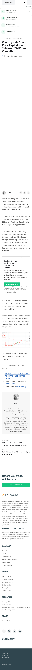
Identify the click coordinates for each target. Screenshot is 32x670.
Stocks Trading (6, 576)
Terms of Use (5, 655)
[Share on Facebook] (28, 192)
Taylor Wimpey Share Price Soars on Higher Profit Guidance (16, 452)
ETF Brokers (6, 554)
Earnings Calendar (7, 602)
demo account (10, 383)
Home (4, 38)
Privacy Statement (6, 659)
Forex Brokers (6, 556)
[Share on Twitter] (20, 192)
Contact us (5, 653)
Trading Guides (6, 588)
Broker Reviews (7, 565)
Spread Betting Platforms (10, 559)
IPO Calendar (6, 605)
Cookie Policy (5, 657)
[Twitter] (14, 631)
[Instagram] (9, 631)
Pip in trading (21, 387)
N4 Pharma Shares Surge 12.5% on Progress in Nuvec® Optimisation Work (14, 443)
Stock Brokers (6, 551)
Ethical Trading (6, 585)
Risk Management (7, 579)
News (9, 38)
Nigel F (9, 192)
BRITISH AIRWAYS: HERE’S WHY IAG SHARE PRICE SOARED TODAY (17, 376)
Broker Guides (6, 591)
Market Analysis (7, 621)
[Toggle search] (29, 2)
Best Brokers (6, 562)
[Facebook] (4, 631)
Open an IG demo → (12, 284)
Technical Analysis (7, 582)
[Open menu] (24, 2)
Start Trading (16, 485)
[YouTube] (20, 631)
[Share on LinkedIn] (24, 192)
